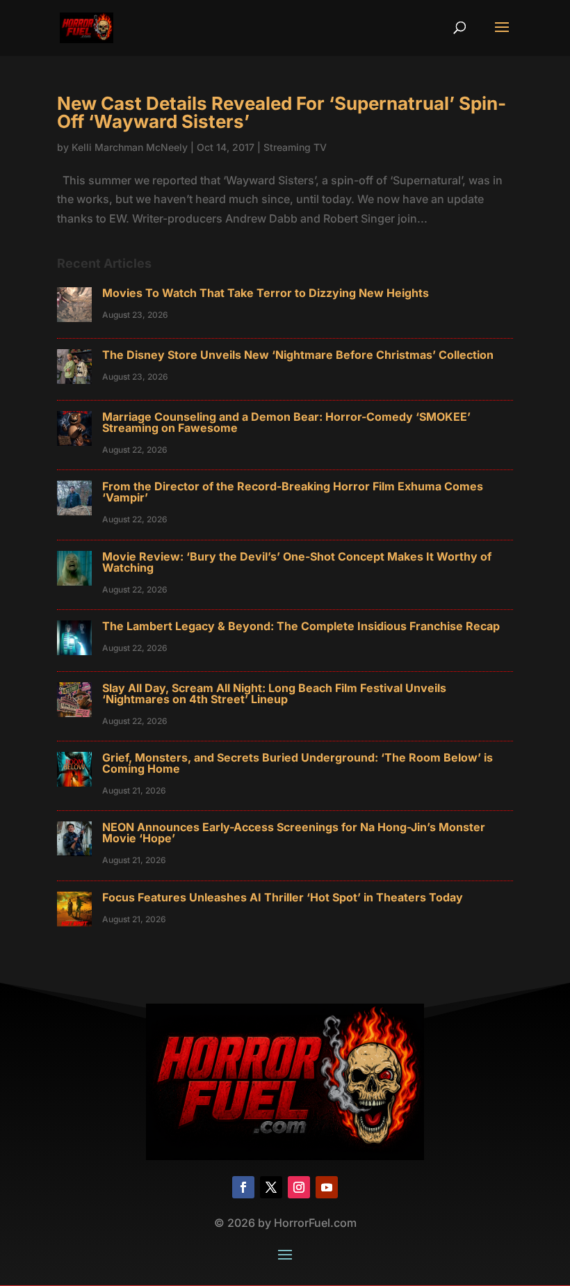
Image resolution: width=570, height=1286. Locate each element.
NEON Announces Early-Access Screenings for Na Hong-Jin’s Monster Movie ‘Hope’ (293, 832)
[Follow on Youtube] (327, 1187)
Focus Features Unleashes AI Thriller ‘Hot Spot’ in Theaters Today (282, 897)
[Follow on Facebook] (243, 1187)
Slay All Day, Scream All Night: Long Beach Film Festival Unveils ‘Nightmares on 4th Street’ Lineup (274, 693)
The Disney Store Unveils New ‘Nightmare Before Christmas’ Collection (298, 355)
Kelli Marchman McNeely (130, 147)
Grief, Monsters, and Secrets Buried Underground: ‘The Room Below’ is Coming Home (297, 762)
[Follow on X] (271, 1187)
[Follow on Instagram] (299, 1187)
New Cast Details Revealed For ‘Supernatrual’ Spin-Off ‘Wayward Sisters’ (281, 112)
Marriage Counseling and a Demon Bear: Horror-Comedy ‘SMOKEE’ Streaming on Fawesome (286, 422)
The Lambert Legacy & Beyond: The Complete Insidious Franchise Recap (301, 626)
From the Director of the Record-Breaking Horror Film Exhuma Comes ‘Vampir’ (292, 491)
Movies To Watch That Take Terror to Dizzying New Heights (265, 293)
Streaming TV (295, 147)
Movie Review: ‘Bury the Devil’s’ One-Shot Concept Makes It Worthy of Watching (296, 561)
